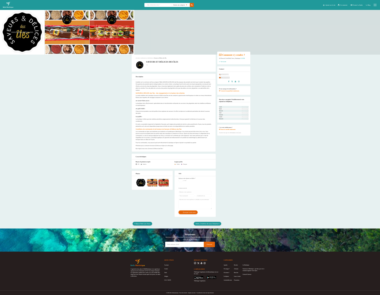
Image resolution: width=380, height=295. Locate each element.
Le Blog (368, 5)
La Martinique (246, 265)
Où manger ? (227, 268)
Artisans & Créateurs (147, 58)
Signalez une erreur (192, 292)
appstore (196, 277)
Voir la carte (223, 61)
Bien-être (236, 272)
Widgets (166, 276)
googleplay (209, 277)
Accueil (138, 58)
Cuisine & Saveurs (247, 274)
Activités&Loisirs (228, 280)
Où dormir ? (226, 272)
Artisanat (236, 268)
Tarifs (165, 272)
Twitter (198, 263)
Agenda (225, 265)
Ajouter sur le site (330, 5)
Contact (166, 268)
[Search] (192, 5)
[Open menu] (375, 5)
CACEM (243, 58)
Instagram (204, 263)
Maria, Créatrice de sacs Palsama (207, 224)
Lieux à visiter (237, 276)
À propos (166, 265)
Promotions (236, 280)
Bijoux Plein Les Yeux (143, 224)
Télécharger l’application (199, 281)
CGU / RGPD (167, 280)
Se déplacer (226, 276)
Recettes (236, 265)
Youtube (201, 263)
